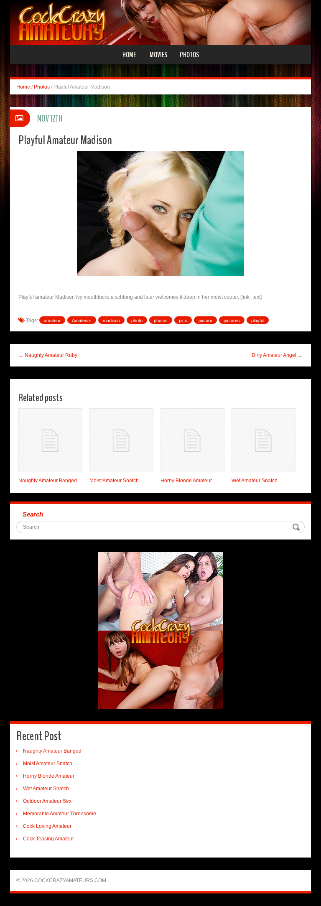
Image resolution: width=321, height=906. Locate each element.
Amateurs (82, 320)
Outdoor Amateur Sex (47, 801)
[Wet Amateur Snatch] (264, 440)
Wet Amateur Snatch (255, 481)
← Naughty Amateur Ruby (47, 355)
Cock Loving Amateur (47, 826)
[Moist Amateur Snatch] (121, 440)
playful (257, 320)
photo (137, 320)
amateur (52, 320)
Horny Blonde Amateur (186, 481)
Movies (158, 55)
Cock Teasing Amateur (48, 839)
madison (111, 320)
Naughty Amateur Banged (47, 481)
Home (129, 55)
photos (161, 320)
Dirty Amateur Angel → (277, 355)
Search (33, 514)
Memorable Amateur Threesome (59, 814)
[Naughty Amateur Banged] (50, 440)
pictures (232, 320)
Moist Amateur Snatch (114, 481)
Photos (189, 55)
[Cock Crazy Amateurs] (160, 22)
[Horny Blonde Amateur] (192, 440)
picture (205, 320)
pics (183, 320)
